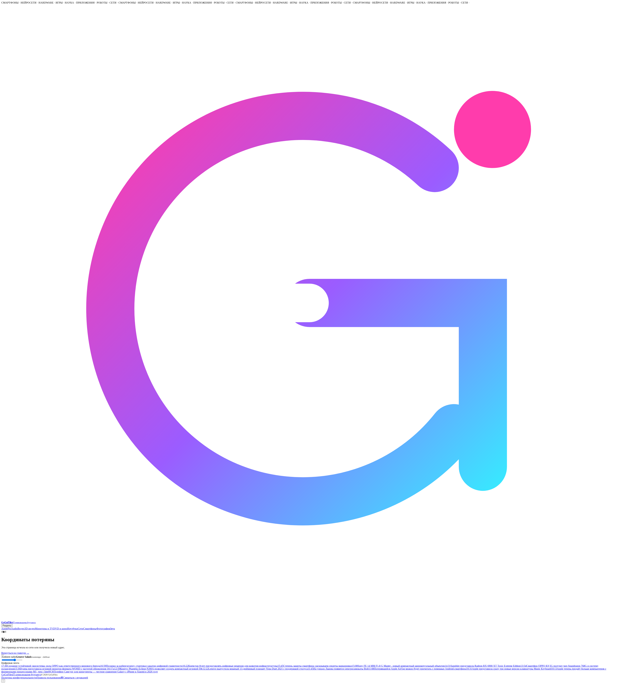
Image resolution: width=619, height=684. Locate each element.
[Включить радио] (2, 654)
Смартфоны (89, 628)
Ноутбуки (72, 628)
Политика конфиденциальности (19, 677)
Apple (4, 628)
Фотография (103, 628)
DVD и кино (60, 628)
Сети (80, 628)
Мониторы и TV (44, 628)
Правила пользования (49, 677)
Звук (112, 628)
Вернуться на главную (15, 653)
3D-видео (30, 628)
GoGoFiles (21, 674)
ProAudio (13, 628)
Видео (21, 628)
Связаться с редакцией (75, 677)
